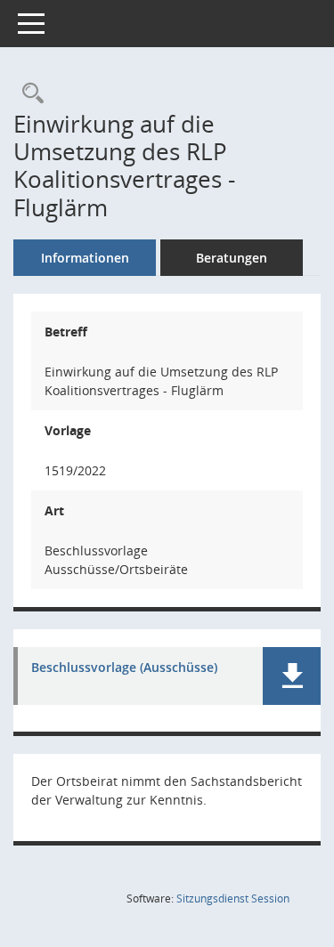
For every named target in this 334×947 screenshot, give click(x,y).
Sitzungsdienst (232, 898)
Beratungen (231, 257)
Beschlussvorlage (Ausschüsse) (124, 668)
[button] (292, 676)
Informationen (85, 257)
